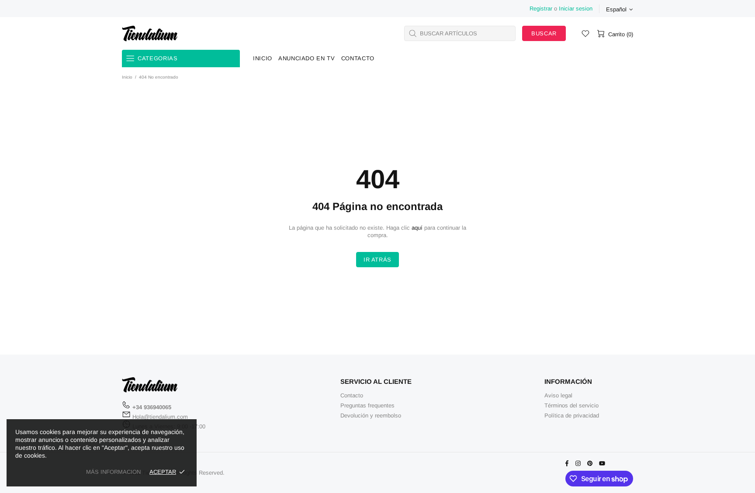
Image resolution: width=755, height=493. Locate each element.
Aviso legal (558, 395)
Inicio (127, 77)
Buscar (544, 33)
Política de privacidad (571, 415)
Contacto (351, 395)
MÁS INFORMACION (113, 472)
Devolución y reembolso (370, 415)
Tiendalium (150, 33)
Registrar (541, 8)
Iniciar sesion (575, 8)
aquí (417, 227)
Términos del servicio (571, 405)
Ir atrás (377, 259)
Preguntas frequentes (367, 405)
